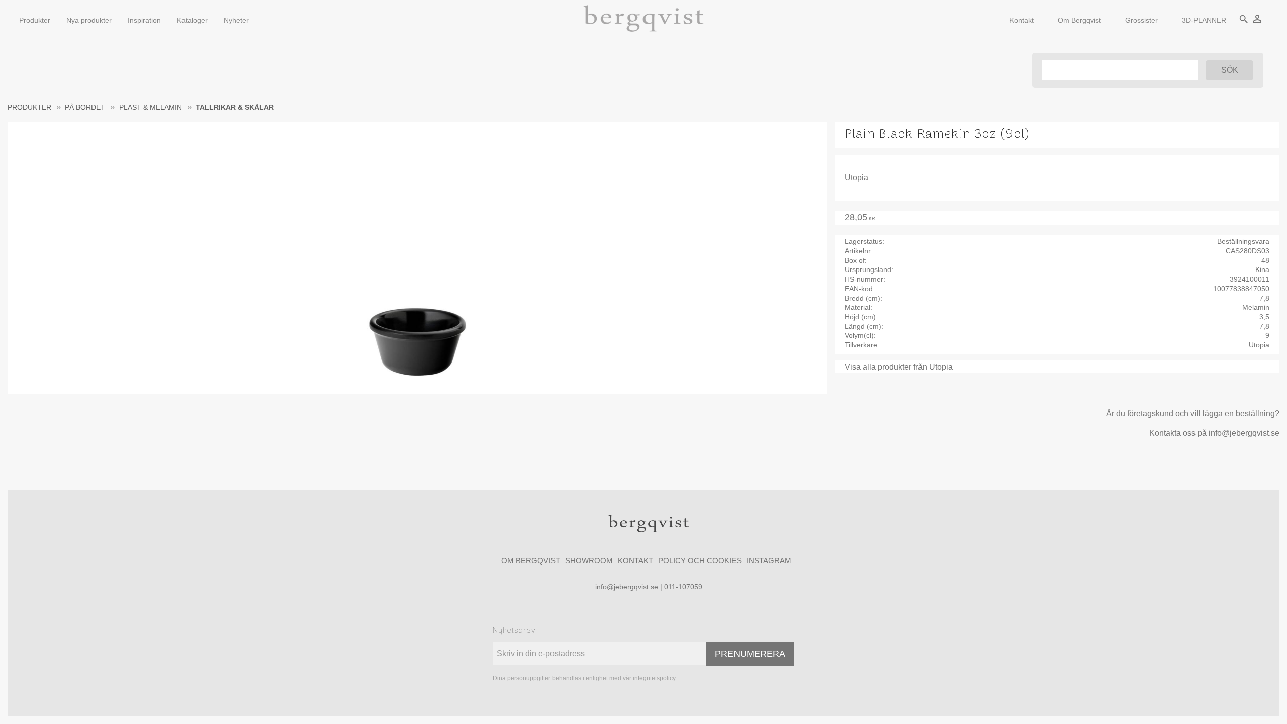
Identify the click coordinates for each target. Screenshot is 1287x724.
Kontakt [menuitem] (1021, 20)
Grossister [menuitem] (1141, 20)
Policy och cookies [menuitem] (700, 560)
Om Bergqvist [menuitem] (1079, 20)
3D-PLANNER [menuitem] (1204, 20)
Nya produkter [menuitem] (89, 20)
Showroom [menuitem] (589, 560)
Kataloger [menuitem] (192, 20)
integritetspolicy (654, 678)
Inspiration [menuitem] (144, 20)
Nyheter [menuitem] (236, 20)
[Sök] (1229, 70)
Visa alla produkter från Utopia (899, 367)
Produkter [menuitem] (34, 20)
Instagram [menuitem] (769, 560)
